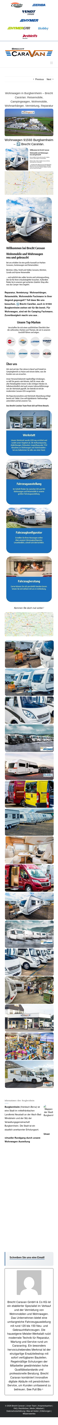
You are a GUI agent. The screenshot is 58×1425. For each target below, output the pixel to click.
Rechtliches (23, 1408)
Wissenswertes (29, 1413)
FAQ (15, 1408)
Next (49, 79)
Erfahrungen (45, 1411)
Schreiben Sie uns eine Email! (27, 1257)
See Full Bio (34, 1389)
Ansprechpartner (45, 1405)
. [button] (37, 315)
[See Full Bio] (42, 1389)
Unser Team (31, 1405)
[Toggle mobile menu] (51, 62)
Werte (32, 1408)
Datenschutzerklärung (15, 1411)
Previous (39, 79)
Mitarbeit (39, 1408)
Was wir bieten (32, 1411)
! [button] (43, 607)
